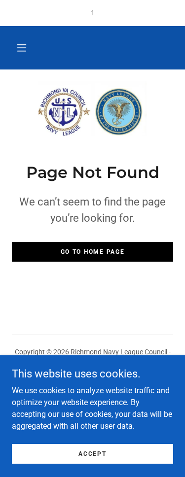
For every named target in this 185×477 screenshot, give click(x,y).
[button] (22, 48)
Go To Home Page (93, 251)
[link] (92, 108)
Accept (92, 453)
